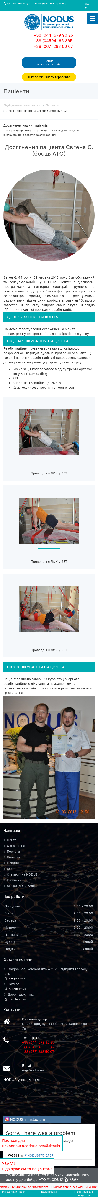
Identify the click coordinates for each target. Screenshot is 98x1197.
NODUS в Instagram (27, 1119)
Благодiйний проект (14, 1191)
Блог (10, 869)
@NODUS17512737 (38, 1155)
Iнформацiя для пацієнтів (83, 1193)
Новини (13, 863)
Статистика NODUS (22, 874)
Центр (12, 840)
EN (87, 8)
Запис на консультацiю (49, 62)
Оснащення (16, 846)
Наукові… (15, 984)
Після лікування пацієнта (36, 667)
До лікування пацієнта (32, 317)
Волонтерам (49, 1191)
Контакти (14, 880)
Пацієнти (14, 857)
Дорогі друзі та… (21, 994)
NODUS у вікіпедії (21, 886)
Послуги (13, 851)
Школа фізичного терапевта (49, 77)
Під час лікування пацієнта (38, 341)
